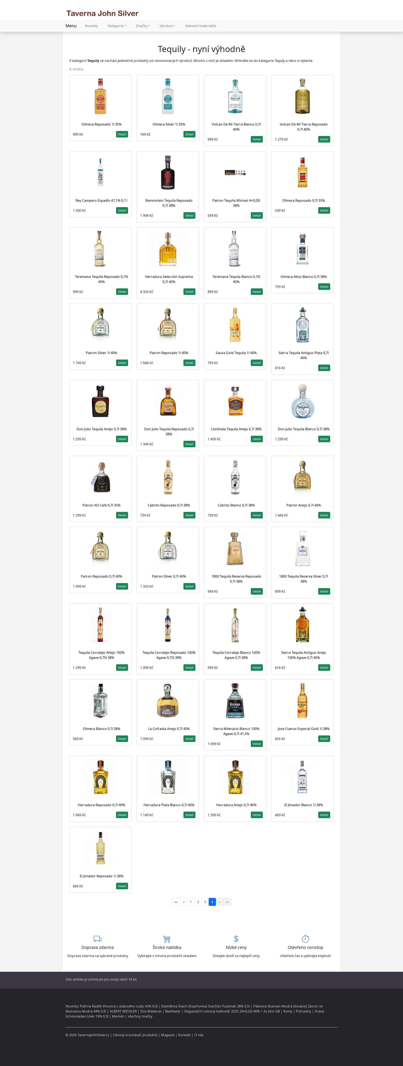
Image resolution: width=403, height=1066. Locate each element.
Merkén (118, 1016)
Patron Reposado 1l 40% (169, 353)
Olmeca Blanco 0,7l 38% (101, 728)
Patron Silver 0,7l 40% (169, 576)
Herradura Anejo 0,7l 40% (236, 805)
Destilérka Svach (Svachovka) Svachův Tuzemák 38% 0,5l (205, 1006)
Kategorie (115, 26)
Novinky (91, 26)
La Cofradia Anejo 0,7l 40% (169, 728)
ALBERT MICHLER (123, 1011)
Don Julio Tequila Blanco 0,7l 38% (304, 429)
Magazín (168, 1035)
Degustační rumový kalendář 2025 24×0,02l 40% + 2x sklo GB (232, 1011)
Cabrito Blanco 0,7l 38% (236, 505)
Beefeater (173, 1011)
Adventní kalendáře (200, 26)
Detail (122, 134)
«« (176, 902)
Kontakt (184, 1035)
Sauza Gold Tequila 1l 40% (236, 353)
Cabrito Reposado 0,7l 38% (169, 505)
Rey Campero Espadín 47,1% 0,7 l (101, 200)
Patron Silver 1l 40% (101, 353)
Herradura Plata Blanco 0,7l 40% (169, 805)
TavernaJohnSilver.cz (93, 1035)
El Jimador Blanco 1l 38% (303, 805)
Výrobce (166, 26)
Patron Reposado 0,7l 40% (101, 576)
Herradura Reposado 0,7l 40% (101, 805)
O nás (199, 1035)
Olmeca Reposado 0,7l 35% (303, 200)
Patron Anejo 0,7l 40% (304, 505)
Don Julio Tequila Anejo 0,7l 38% (102, 429)
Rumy (287, 1011)
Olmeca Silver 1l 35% (169, 124)
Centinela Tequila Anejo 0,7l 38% (236, 429)
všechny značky (140, 1016)
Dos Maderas (151, 1011)
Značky (141, 26)
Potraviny (303, 1011)
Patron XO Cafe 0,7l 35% (101, 505)
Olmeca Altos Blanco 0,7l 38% (304, 276)
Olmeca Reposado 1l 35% (102, 124)
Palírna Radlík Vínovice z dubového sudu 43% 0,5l (119, 1006)
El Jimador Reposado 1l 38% (101, 876)
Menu (71, 26)
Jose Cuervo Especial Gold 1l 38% (304, 728)
